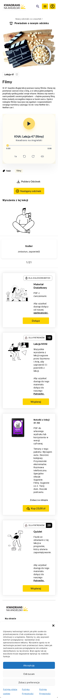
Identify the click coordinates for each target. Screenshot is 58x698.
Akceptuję (29, 665)
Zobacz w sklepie (39, 500)
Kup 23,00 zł (38, 508)
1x (15, 156)
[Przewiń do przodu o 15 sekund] (33, 156)
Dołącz (36, 320)
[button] (53, 625)
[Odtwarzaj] (29, 124)
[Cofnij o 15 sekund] (24, 156)
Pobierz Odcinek (30, 181)
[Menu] (45, 6)
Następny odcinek (30, 190)
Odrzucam (29, 673)
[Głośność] (42, 156)
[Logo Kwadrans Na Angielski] (18, 6)
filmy (19, 171)
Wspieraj (36, 401)
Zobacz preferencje (29, 682)
